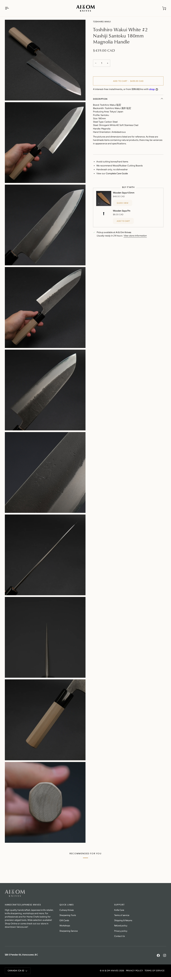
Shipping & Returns (123, 920)
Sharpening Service (68, 930)
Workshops (64, 925)
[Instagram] (164, 955)
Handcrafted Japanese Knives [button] (23, 905)
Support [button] (119, 905)
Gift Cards (64, 920)
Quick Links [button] (66, 905)
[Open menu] (10, 8)
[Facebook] (158, 955)
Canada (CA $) (16, 970)
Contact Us (119, 936)
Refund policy (120, 925)
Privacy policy (120, 930)
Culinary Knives (66, 909)
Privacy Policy (134, 970)
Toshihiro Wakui (102, 21)
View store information (135, 235)
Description (100, 99)
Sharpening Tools (67, 915)
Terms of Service (154, 970)
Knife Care (119, 909)
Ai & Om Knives (110, 970)
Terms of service (121, 915)
